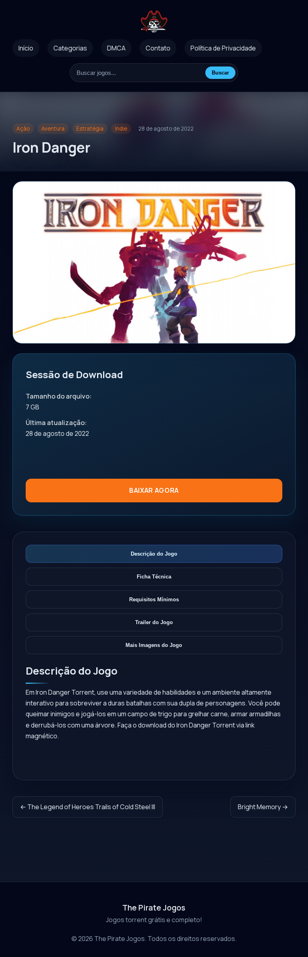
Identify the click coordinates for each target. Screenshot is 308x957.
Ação (23, 128)
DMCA (116, 48)
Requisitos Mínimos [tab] (154, 599)
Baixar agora (154, 490)
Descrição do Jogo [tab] (154, 554)
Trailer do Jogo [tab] (154, 622)
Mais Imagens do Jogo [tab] (154, 645)
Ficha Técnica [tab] (154, 577)
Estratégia (89, 128)
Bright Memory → (263, 806)
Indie (121, 128)
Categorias (70, 48)
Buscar (220, 73)
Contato (158, 48)
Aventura (53, 128)
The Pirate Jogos (153, 908)
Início (25, 48)
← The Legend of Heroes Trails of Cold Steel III (87, 806)
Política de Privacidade (223, 48)
